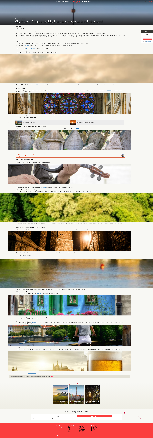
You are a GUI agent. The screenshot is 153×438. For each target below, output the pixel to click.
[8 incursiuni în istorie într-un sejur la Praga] (18, 122)
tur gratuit (36, 84)
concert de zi (43, 187)
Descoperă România (81, 428)
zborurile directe (26, 45)
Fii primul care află (81, 431)
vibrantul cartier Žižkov (32, 373)
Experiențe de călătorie (65, 1)
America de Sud (93, 429)
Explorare (69, 429)
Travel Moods (58, 1)
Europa (92, 432)
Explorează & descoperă (81, 430)
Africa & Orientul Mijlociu (94, 426)
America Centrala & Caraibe (94, 427)
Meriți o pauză (20, 28)
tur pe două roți (34, 322)
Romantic (69, 432)
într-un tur (109, 90)
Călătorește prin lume (81, 427)
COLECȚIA (19, 27)
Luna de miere (80, 432)
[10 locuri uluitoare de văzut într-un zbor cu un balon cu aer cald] (73, 122)
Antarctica (92, 430)
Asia (91, 431)
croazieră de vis (36, 256)
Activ (68, 426)
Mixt (68, 430)
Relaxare (69, 431)
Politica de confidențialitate (45, 418)
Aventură (69, 427)
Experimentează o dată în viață (82, 429)
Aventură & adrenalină (81, 426)
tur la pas (77, 128)
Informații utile (84, 1)
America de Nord (93, 428)
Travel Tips (89, 1)
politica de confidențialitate (148, 41)
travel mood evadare (31, 48)
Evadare (69, 428)
